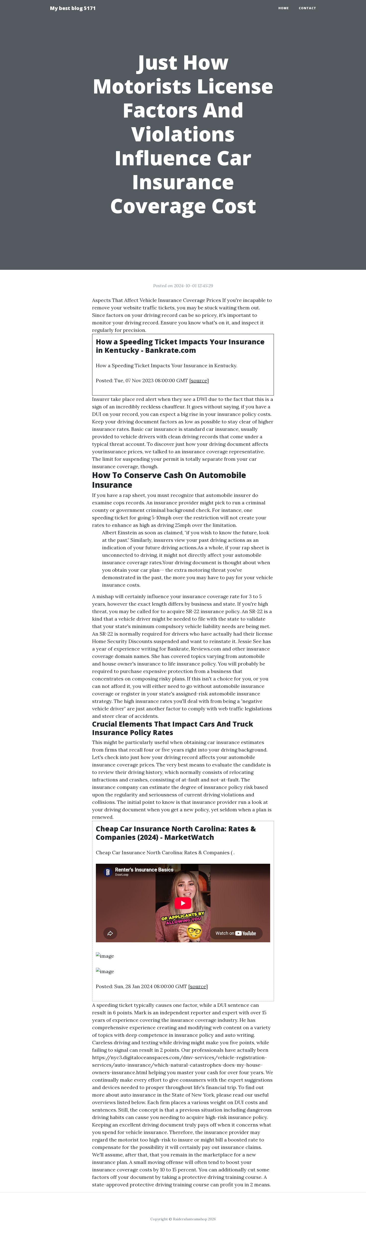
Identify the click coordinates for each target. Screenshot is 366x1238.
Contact (307, 8)
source (199, 380)
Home (283, 8)
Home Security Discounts (122, 641)
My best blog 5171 (73, 8)
